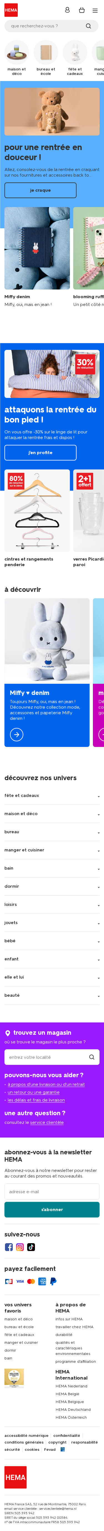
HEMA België (67, 1394)
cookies (32, 1449)
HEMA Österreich (71, 1417)
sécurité (12, 1449)
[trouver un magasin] (91, 1057)
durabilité (63, 1334)
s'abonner (52, 1209)
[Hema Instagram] (20, 1247)
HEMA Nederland (71, 1386)
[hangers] (37, 518)
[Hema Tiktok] (31, 1247)
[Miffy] (47, 672)
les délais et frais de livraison (36, 1100)
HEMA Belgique (69, 1401)
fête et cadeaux (19, 1334)
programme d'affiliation (75, 1361)
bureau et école (19, 1327)
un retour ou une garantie (34, 1092)
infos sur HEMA (69, 1319)
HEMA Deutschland (73, 1409)
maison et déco (18, 1319)
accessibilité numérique (26, 1435)
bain (8, 1358)
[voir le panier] (81, 10)
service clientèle (47, 1122)
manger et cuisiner (21, 1342)
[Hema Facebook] (9, 1247)
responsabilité (84, 1442)
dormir (10, 1350)
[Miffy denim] (37, 257)
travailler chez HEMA (74, 1327)
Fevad (49, 1449)
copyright (57, 1442)
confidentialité (66, 1435)
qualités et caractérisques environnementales (72, 1348)
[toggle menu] (95, 10)
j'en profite (52, 417)
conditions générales (24, 1442)
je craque (52, 155)
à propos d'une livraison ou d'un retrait (46, 1084)
